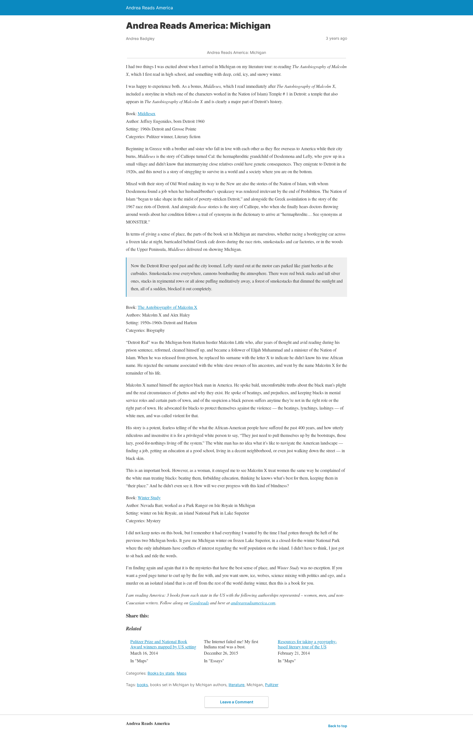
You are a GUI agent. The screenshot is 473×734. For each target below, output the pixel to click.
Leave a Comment (236, 702)
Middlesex (146, 113)
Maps (181, 673)
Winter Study (149, 497)
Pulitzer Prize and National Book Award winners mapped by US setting (163, 644)
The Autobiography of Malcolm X (167, 307)
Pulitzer (271, 684)
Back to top (337, 726)
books (142, 684)
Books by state (161, 673)
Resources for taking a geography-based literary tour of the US (307, 644)
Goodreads (199, 602)
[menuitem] (163, 652)
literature (236, 684)
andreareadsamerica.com (253, 602)
